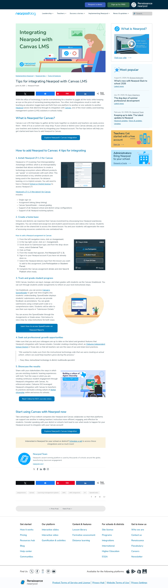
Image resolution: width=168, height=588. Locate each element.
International (108, 545)
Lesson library (79, 529)
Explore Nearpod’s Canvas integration (60, 138)
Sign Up (117, 144)
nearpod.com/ (38, 464)
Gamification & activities (54, 540)
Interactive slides (50, 529)
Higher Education (110, 551)
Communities (26, 556)
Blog (22, 545)
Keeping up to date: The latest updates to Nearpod (128, 116)
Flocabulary (137, 545)
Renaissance (137, 540)
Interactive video (50, 535)
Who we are (137, 529)
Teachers (61, 14)
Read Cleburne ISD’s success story (36, 399)
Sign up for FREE (118, 4)
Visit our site (120, 57)
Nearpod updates (121, 121)
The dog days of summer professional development (126, 99)
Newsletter (137, 556)
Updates (117, 124)
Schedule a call (75, 441)
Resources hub (27, 540)
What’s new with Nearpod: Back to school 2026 (130, 82)
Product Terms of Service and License (71, 582)
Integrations (108, 540)
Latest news (119, 86)
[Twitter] (34, 469)
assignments (21, 492)
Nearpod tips (41, 76)
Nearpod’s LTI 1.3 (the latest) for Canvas (33, 191)
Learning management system (48, 492)
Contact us (136, 535)
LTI (85, 492)
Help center (26, 551)
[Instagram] (48, 469)
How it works (26, 529)
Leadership (47, 14)
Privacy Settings (139, 582)
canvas (32, 492)
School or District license (40, 184)
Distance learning (81, 540)
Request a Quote (120, 163)
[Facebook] (37, 469)
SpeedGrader (94, 492)
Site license (107, 529)
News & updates (120, 14)
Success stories (76, 14)
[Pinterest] (44, 469)
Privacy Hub (98, 582)
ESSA (105, 556)
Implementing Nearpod (98, 14)
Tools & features (54, 76)
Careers (135, 551)
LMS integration (74, 492)
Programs (107, 535)
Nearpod (19, 107)
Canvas (68, 107)
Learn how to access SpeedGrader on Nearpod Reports (37, 328)
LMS (63, 492)
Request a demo (95, 4)
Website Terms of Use (118, 582)
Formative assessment (83, 535)
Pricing (23, 535)
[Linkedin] (41, 469)
